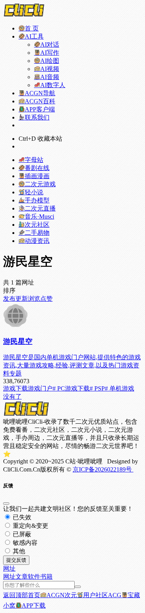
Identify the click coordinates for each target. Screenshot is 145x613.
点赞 (46, 298)
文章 (21, 576)
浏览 (34, 298)
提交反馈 (16, 560)
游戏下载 (15, 388)
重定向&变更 (29, 525)
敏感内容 (24, 542)
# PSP (97, 388)
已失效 (21, 517)
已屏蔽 (21, 534)
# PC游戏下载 (71, 388)
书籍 (46, 576)
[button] (9, 568)
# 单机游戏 (119, 388)
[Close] (6, 503)
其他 (18, 551)
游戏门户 (40, 388)
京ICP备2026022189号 (103, 469)
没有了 (12, 396)
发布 (9, 298)
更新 (21, 298)
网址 (9, 576)
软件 (34, 576)
